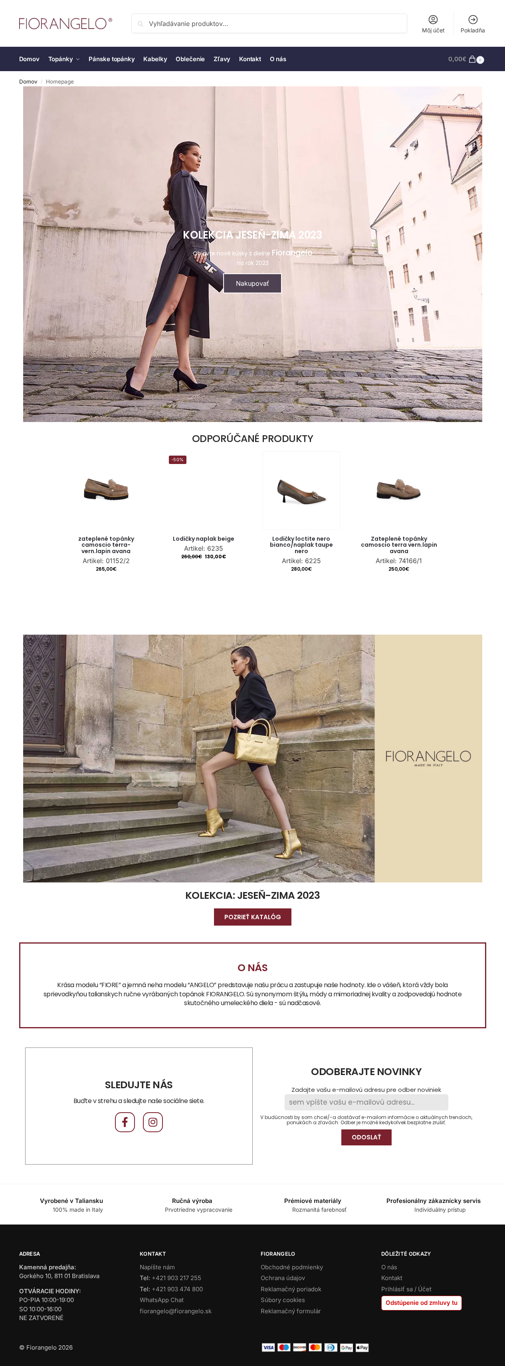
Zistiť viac (279, 692)
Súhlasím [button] (270, 707)
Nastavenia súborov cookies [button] (211, 707)
